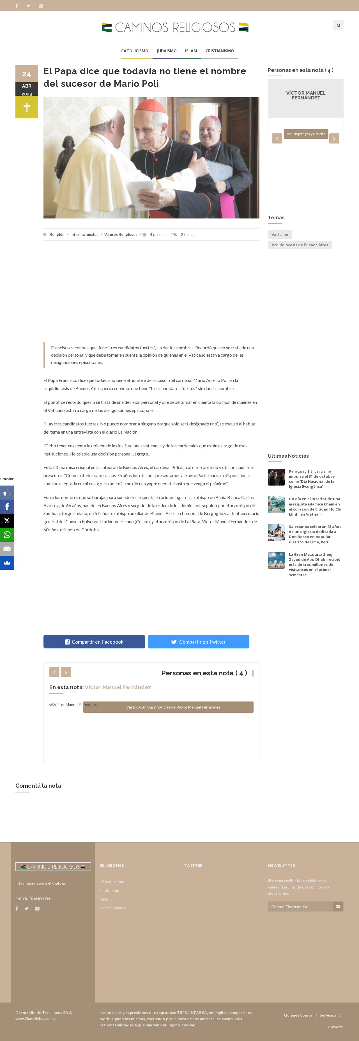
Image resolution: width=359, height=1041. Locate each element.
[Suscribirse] (338, 906)
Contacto (334, 1026)
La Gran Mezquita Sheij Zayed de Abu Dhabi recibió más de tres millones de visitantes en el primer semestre (314, 564)
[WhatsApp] (7, 535)
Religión (57, 234)
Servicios (328, 1015)
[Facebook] (19, 6)
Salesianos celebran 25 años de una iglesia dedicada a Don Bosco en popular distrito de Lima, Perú (315, 534)
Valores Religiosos (120, 234)
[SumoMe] (7, 563)
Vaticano (279, 234)
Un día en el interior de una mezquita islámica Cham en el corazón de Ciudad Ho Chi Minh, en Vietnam (315, 506)
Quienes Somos (298, 1015)
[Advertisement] (151, 294)
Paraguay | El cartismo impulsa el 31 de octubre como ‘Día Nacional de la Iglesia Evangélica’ (312, 479)
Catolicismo (134, 50)
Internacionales (84, 234)
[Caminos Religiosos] (179, 26)
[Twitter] (31, 6)
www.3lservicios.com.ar (36, 1018)
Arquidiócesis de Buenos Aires (299, 244)
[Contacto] (41, 6)
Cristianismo (220, 50)
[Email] (7, 549)
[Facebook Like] (7, 493)
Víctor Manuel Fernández (118, 687)
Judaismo (167, 50)
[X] (7, 521)
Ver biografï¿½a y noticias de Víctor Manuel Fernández (173, 707)
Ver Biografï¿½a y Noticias (306, 134)
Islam (191, 50)
